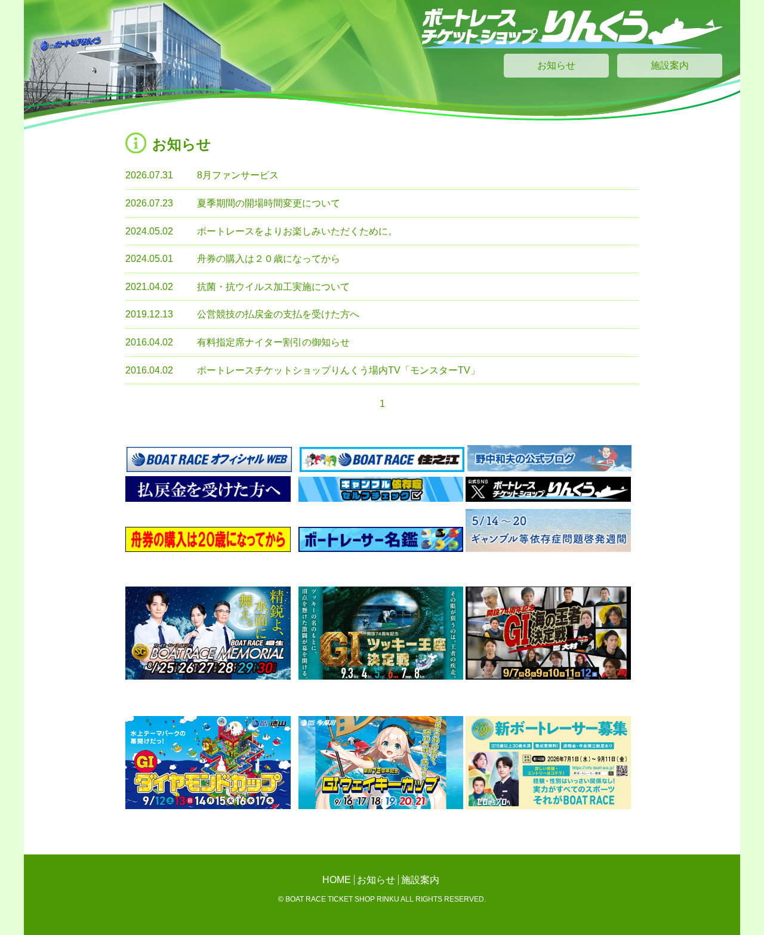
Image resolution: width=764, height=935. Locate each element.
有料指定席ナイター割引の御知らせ (273, 342)
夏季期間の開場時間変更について (268, 203)
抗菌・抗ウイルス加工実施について (273, 287)
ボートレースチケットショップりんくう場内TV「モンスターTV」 (338, 370)
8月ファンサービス (238, 175)
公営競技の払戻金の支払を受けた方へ (278, 314)
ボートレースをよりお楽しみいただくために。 (297, 231)
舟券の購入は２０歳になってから (268, 259)
